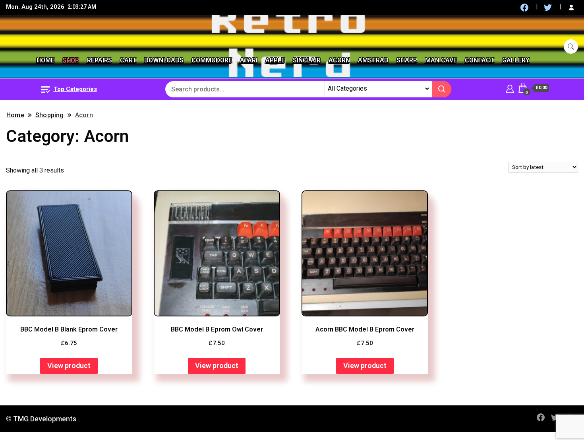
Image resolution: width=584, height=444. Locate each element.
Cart (128, 60)
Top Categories (75, 89)
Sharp (406, 60)
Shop (70, 60)
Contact (479, 60)
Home (45, 60)
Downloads (164, 60)
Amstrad (373, 60)
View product (69, 365)
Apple (275, 60)
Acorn (339, 60)
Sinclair (307, 60)
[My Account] (510, 87)
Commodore (211, 60)
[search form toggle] (571, 46)
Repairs (99, 60)
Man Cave (441, 60)
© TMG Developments (41, 419)
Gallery (516, 60)
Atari (248, 60)
